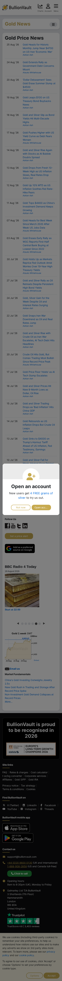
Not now (20, 507)
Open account (42, 507)
